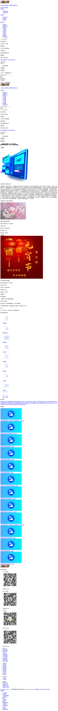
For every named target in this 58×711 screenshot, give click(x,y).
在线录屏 (4, 24)
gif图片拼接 (5, 654)
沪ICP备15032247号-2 (4, 689)
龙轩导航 (4, 697)
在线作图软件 (5, 702)
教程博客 (4, 666)
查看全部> (2, 138)
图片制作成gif (53, 401)
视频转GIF (5, 27)
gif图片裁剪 (5, 658)
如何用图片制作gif (35, 403)
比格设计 (4, 694)
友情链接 (2, 690)
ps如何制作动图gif (16, 401)
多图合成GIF (5, 25)
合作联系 (2, 14)
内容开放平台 (5, 11)
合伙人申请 (5, 17)
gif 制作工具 (7, 404)
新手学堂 (4, 664)
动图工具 (2, 22)
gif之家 (30, 403)
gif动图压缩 (5, 659)
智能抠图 (4, 35)
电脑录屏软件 (5, 650)
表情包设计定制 (6, 687)
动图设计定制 (5, 685)
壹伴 (4, 698)
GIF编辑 (4, 30)
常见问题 (4, 668)
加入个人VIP (3, 132)
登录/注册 (2, 70)
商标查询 (4, 708)
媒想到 (4, 701)
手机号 (4, 706)
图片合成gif (5, 651)
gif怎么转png (22, 401)
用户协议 (48, 689)
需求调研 (4, 670)
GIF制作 (2, 7)
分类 (5, 7)
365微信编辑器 (6, 695)
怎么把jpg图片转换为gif (14, 404)
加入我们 (4, 672)
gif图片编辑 (5, 655)
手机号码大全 (5, 709)
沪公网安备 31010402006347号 (40, 689)
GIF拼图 (4, 28)
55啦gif (26, 401)
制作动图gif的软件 (43, 403)
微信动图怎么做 (22, 404)
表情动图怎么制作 (4, 401)
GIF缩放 (4, 31)
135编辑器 (5, 693)
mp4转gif (4, 652)
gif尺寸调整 (5, 656)
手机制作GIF (5, 36)
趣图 (7, 7)
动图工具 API (5, 684)
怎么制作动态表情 (25, 403)
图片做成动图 (18, 403)
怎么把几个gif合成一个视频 (33, 401)
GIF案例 (4, 677)
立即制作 (2, 147)
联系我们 (4, 18)
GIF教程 (4, 679)
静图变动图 (10, 401)
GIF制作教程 (5, 705)
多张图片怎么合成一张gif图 (45, 401)
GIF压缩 (4, 34)
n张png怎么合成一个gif (51, 403)
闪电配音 (4, 699)
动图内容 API (5, 682)
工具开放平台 (5, 12)
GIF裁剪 (4, 32)
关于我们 (4, 19)
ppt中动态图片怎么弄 (11, 403)
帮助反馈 (4, 667)
